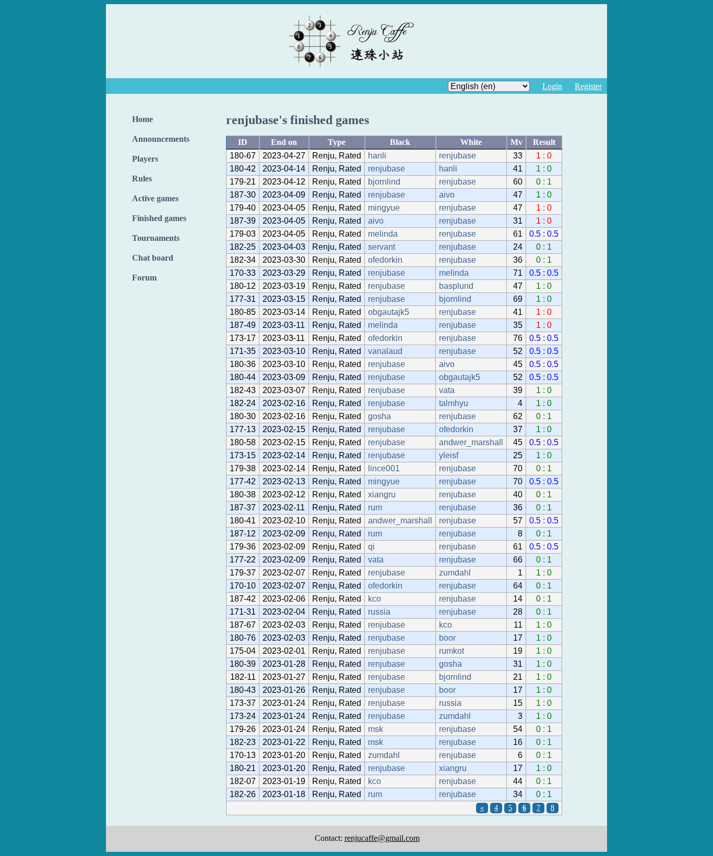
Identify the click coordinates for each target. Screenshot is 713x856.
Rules (142, 178)
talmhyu (453, 403)
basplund (456, 286)
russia (379, 611)
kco (374, 598)
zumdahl (455, 572)
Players (145, 158)
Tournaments (156, 238)
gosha (379, 416)
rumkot (451, 650)
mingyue (384, 207)
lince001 (384, 468)
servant (381, 246)
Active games (155, 198)
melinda (383, 233)
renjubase (457, 155)
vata (447, 390)
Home (142, 119)
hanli (377, 155)
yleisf (448, 455)
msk (375, 729)
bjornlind (384, 181)
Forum (144, 277)
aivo (447, 194)
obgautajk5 (388, 312)
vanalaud (385, 351)
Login (552, 86)
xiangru (382, 494)
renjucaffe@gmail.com (382, 838)
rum (375, 507)
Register (588, 86)
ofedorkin (385, 259)
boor (447, 637)
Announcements (160, 138)
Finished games (159, 218)
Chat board (152, 257)
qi (371, 546)
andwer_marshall (471, 442)
